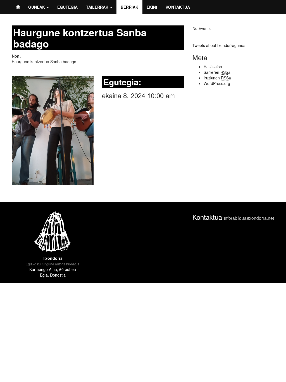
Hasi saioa (213, 66)
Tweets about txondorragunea (219, 45)
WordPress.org (217, 83)
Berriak (129, 7)
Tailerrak (97, 7)
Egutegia (67, 7)
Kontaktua (178, 7)
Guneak (37, 7)
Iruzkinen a (217, 78)
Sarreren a (217, 72)
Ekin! (152, 7)
